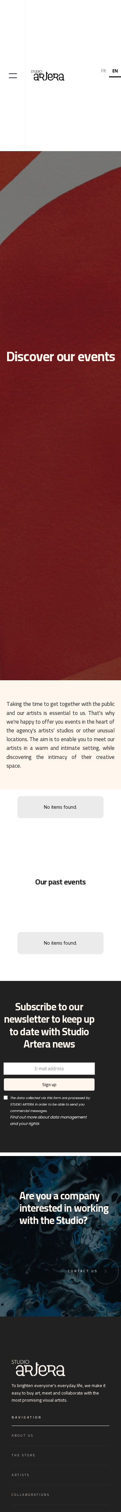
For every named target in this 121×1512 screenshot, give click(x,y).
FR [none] (103, 71)
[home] (49, 75)
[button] (12, 75)
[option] (103, 72)
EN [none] (115, 71)
